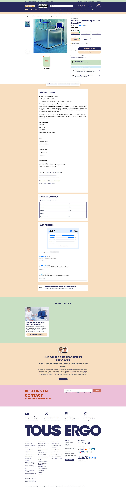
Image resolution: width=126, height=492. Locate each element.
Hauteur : (74, 37)
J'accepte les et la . (80, 392)
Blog (93, 10)
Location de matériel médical (44, 456)
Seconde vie (87, 10)
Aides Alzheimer (28, 458)
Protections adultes (28, 452)
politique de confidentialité (89, 392)
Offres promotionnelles (42, 468)
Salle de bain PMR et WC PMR (30, 445)
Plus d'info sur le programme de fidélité (78, 57)
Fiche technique (64, 84)
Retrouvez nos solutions (36, 334)
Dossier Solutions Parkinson (57, 458)
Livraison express (88, 417)
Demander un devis (89, 52)
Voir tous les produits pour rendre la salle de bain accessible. (49, 177)
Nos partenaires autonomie (57, 454)
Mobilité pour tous (28, 443)
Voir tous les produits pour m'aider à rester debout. (47, 175)
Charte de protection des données (59, 486)
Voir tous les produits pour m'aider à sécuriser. (47, 183)
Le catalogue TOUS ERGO (56, 449)
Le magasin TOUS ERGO (56, 445)
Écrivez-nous (63, 379)
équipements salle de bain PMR (53, 172)
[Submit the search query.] (51, 6)
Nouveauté (40, 472)
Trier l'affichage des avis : (44, 252)
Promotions (40, 474)
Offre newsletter (41, 470)
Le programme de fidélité (43, 461)
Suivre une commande (42, 452)
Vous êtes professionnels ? (43, 443)
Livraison (40, 447)
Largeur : (75, 30)
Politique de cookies (70, 486)
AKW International (74, 18)
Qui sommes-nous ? (55, 443)
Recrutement (54, 452)
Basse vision (27, 460)
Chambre (26, 447)
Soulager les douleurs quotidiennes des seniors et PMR (30, 467)
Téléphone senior (28, 456)
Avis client (75, 84)
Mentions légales (36, 486)
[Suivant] (27, 51)
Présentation (52, 84)
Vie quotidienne (28, 451)
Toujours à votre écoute (31, 417)
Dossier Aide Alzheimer (56, 456)
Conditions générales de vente (46, 486)
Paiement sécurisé (68, 417)
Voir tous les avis (82, 460)
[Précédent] (27, 20)
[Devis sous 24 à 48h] (99, 62)
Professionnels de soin (29, 454)
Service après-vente (42, 466)
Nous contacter (55, 447)
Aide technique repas (29, 449)
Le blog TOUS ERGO (55, 451)
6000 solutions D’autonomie (51, 417)
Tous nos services (41, 445)
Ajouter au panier (89, 48)
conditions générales (76, 392)
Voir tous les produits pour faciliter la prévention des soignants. (49, 180)
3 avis (85, 25)
